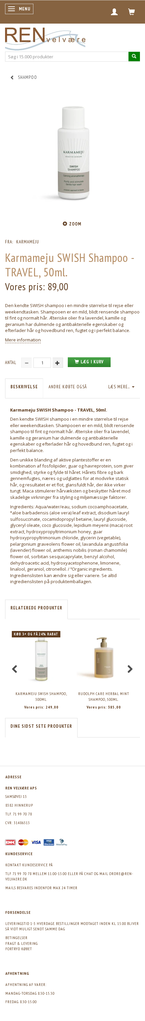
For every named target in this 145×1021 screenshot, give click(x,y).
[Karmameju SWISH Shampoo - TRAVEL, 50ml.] (72, 154)
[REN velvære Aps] (45, 38)
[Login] (114, 11)
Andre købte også (68, 387)
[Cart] (132, 11)
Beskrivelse (24, 387)
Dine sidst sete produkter (41, 726)
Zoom (75, 224)
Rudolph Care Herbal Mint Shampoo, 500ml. (103, 696)
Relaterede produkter (36, 608)
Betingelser (16, 937)
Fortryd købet (18, 948)
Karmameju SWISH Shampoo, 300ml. (41, 696)
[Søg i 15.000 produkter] (134, 56)
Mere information (23, 340)
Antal (11, 362)
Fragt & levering (21, 943)
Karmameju (27, 242)
